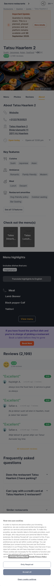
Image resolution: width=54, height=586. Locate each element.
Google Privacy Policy (38, 557)
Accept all (27, 572)
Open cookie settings (27, 579)
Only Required (27, 564)
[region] (27, 549)
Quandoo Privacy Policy (18, 557)
